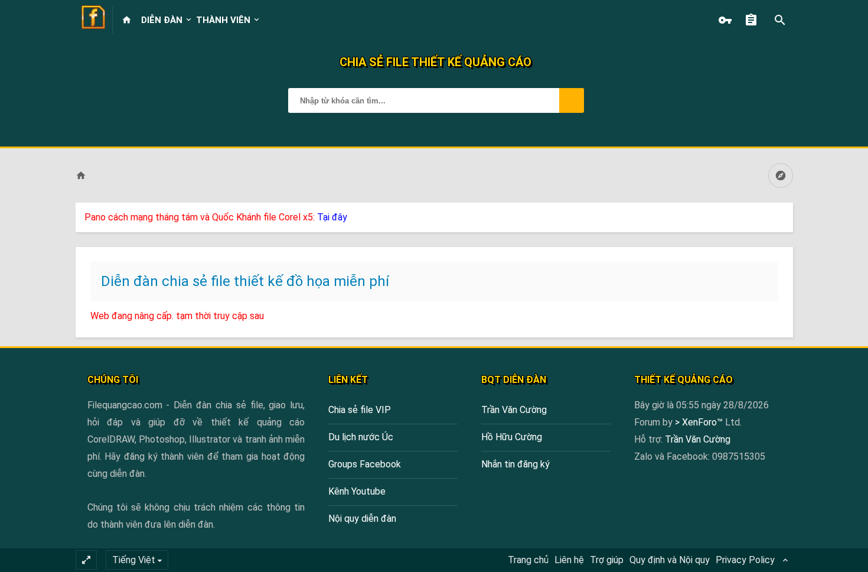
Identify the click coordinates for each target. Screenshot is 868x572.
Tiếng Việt (133, 560)
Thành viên (223, 20)
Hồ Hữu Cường (511, 437)
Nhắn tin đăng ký (515, 464)
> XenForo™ (700, 422)
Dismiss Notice (785, 214)
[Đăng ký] (754, 20)
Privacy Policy (745, 560)
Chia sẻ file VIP (359, 409)
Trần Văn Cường (514, 409)
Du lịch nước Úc (360, 437)
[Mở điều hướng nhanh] (780, 175)
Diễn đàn (161, 20)
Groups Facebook (364, 464)
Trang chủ (528, 560)
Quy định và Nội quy (669, 560)
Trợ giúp (607, 560)
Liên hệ (569, 560)
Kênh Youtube (357, 491)
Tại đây (332, 217)
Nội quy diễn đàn (362, 518)
